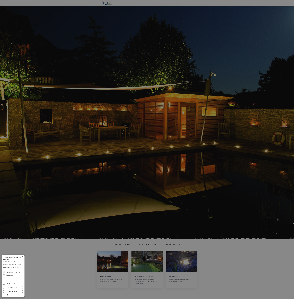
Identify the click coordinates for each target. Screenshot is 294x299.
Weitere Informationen (17, 269)
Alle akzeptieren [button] (13, 287)
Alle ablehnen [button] (13, 291)
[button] (13, 295)
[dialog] (13, 276)
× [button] (22, 256)
